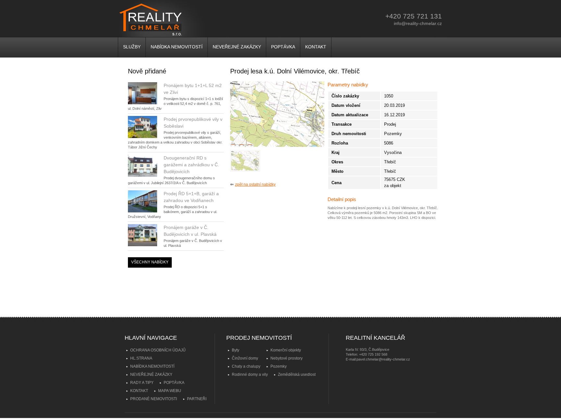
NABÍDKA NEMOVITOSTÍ (177, 46)
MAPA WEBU (169, 390)
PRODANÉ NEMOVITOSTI (153, 399)
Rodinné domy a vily (250, 374)
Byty (235, 350)
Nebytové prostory (286, 358)
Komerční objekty (285, 350)
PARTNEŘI (196, 399)
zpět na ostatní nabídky (255, 184)
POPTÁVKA (283, 46)
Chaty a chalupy (246, 366)
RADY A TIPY (142, 382)
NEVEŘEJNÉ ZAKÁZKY (237, 46)
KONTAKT (315, 46)
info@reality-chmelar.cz (418, 23)
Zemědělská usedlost (297, 374)
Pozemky (278, 366)
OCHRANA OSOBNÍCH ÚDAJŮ (158, 350)
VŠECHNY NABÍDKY (149, 262)
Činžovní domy (245, 358)
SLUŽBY (132, 46)
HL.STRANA (141, 358)
